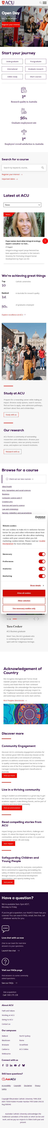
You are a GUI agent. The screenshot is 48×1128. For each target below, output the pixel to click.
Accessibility (6, 1085)
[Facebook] (3, 1065)
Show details (35, 586)
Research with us (12, 451)
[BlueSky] (23, 1065)
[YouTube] (15, 1065)
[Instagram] (7, 1065)
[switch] (42, 561)
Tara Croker (14, 626)
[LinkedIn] (11, 1065)
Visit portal (8, 882)
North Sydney (24, 1036)
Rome (21, 1040)
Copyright (17, 1085)
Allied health (7, 486)
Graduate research (35, 69)
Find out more (9, 775)
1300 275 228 (12, 995)
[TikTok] (19, 1065)
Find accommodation (12, 808)
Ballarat (5, 1036)
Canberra (5, 1049)
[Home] (11, 5)
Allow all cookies (24, 593)
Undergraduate (12, 61)
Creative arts (7, 501)
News (7, 205)
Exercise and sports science (13, 505)
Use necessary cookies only (24, 608)
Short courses (35, 76)
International (12, 69)
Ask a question (9, 992)
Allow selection (24, 601)
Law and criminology (10, 509)
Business (5, 494)
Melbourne (6, 1053)
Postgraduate (35, 61)
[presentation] (45, 241)
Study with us (11, 414)
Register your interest (11, 174)
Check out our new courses (20, 479)
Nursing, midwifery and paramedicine (17, 513)
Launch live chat (9, 950)
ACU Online (23, 1049)
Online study (12, 76)
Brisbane (5, 1045)
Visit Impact (8, 843)
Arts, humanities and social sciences (16, 490)
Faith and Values (8, 1010)
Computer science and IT (12, 498)
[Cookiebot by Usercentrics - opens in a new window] (35, 517)
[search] (40, 3)
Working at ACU (8, 1015)
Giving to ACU (7, 1019)
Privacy (37, 1085)
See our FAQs (7, 983)
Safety (4, 1089)
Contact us (6, 1024)
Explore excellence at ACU (12, 315)
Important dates (8, 179)
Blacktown (6, 1040)
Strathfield (23, 1045)
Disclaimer (28, 1085)
